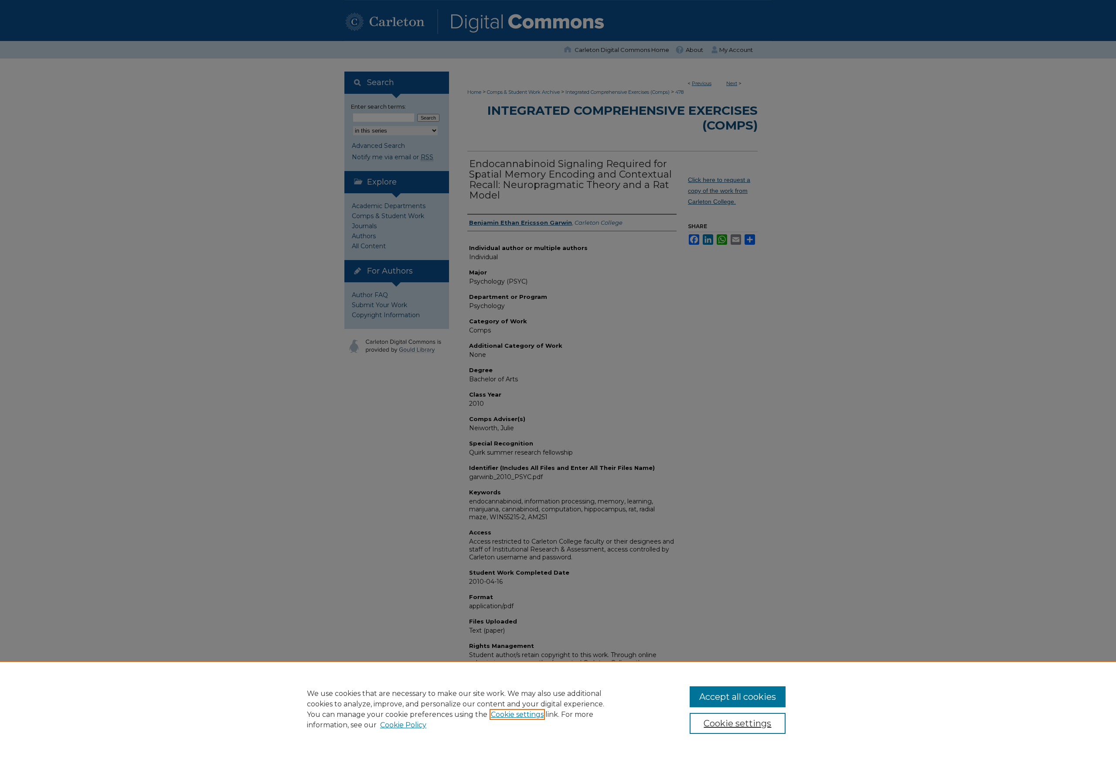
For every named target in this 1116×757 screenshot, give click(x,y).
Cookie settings (517, 714)
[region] (558, 709)
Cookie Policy (403, 725)
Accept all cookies (737, 697)
